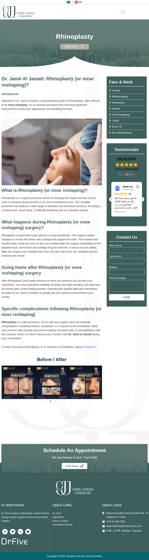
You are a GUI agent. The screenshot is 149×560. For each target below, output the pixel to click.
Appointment (58, 517)
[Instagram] (20, 531)
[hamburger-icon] (122, 12)
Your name (115, 245)
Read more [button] (120, 212)
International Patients (62, 524)
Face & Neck (121, 82)
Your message (117, 278)
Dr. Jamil (57, 513)
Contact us (90, 347)
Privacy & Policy (60, 521)
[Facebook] (5, 531)
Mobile (113, 267)
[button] (5, 382)
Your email (115, 256)
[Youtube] (28, 531)
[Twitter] (12, 531)
